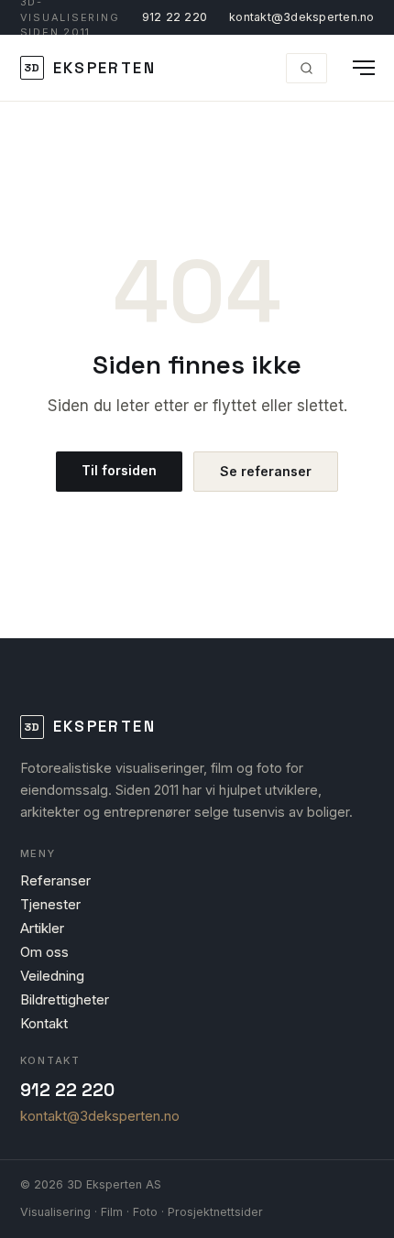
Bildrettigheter (64, 999)
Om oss (44, 952)
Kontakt (44, 1023)
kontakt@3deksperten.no (302, 17)
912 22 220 (175, 17)
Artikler (42, 928)
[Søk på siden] (306, 68)
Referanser (55, 880)
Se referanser (266, 471)
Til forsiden (119, 470)
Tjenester (50, 904)
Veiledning (52, 976)
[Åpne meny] (356, 67)
